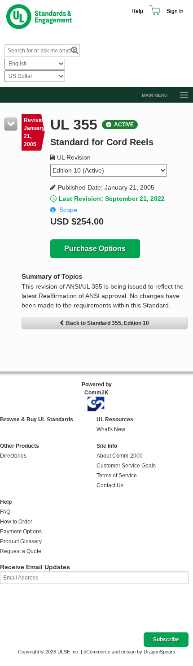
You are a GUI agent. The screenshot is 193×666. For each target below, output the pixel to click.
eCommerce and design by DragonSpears (129, 651)
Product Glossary (21, 541)
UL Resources (114, 419)
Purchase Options (95, 248)
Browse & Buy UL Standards (36, 419)
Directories (13, 456)
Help (137, 11)
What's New (110, 429)
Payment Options (21, 531)
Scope (68, 209)
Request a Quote (20, 551)
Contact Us (109, 485)
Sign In (175, 11)
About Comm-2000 (119, 456)
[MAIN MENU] (180, 95)
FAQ (5, 512)
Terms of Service (116, 475)
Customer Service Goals (126, 466)
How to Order (16, 522)
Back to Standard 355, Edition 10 (107, 323)
